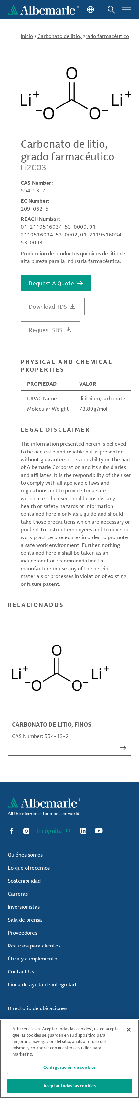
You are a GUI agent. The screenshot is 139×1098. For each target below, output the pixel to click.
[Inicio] (43, 10)
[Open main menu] (126, 10)
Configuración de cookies (69, 1067)
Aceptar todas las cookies (69, 1086)
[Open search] (111, 10)
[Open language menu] (90, 10)
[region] (69, 1058)
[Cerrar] (129, 1029)
